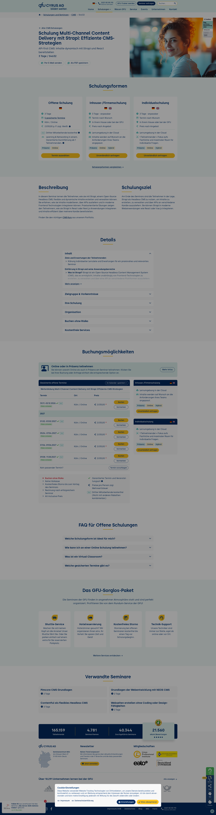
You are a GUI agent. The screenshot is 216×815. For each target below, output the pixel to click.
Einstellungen (127, 802)
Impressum (65, 801)
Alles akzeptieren (148, 802)
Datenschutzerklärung (84, 801)
